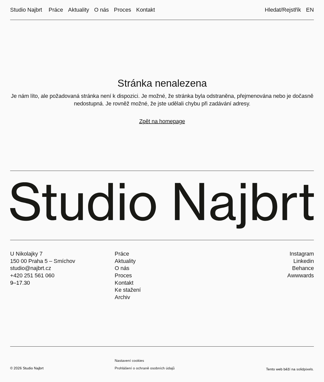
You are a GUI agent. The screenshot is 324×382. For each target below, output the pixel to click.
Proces (123, 275)
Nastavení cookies (129, 360)
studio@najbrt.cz (30, 268)
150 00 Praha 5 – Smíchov (42, 261)
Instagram (302, 254)
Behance (303, 268)
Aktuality (125, 261)
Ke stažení (128, 290)
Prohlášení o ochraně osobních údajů (145, 368)
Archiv (122, 297)
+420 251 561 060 (32, 275)
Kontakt (124, 283)
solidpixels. (305, 369)
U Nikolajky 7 (26, 254)
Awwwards (300, 275)
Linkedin (303, 261)
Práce (122, 254)
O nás (122, 268)
